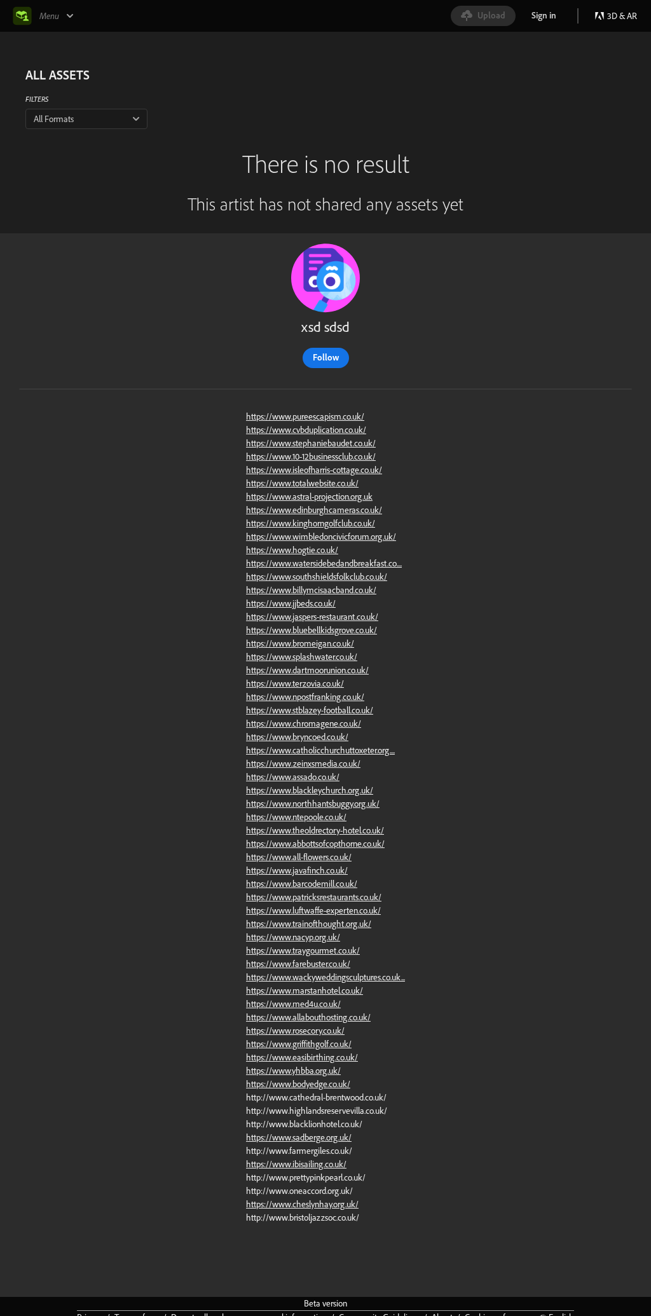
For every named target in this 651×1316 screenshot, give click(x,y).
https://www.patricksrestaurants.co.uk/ (313, 897)
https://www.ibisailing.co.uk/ (296, 1164)
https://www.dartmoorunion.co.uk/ (307, 670)
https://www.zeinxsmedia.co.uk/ (303, 763)
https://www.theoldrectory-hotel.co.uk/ (315, 830)
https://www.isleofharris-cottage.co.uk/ (314, 470)
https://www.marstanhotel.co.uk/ (304, 990)
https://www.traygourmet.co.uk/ (303, 950)
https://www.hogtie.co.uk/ (292, 550)
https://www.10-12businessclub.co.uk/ (311, 456)
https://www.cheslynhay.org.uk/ (302, 1204)
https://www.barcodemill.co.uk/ (301, 883)
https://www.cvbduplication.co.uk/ (306, 429)
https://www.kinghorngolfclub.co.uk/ (310, 523)
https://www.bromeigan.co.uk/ (300, 643)
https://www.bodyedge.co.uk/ (298, 1084)
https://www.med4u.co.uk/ (293, 1004)
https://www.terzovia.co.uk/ (295, 683)
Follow (326, 357)
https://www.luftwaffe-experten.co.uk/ (313, 910)
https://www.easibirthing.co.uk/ (302, 1057)
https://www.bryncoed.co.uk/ (297, 737)
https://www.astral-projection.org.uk (309, 496)
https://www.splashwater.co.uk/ (301, 656)
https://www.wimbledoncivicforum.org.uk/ (321, 536)
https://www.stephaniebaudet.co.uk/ (311, 443)
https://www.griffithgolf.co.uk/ (299, 1044)
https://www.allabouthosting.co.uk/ (308, 1017)
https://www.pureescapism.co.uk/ (305, 416)
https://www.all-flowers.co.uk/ (299, 857)
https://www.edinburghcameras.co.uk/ (314, 510)
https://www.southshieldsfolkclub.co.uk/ (316, 576)
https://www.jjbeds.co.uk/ (291, 603)
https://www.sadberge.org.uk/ (299, 1137)
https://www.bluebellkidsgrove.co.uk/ (311, 630)
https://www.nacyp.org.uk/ (293, 937)
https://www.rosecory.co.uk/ (295, 1030)
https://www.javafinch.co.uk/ (297, 870)
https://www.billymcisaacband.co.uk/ (311, 590)
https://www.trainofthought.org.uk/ (308, 923)
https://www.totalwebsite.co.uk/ (302, 483)
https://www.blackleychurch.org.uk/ (309, 790)
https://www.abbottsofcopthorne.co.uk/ (315, 843)
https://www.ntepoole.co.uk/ (296, 817)
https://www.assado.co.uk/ (292, 777)
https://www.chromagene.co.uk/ (303, 723)
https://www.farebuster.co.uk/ (298, 964)
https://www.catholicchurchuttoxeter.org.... (320, 750)
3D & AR (622, 16)
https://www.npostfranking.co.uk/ (305, 697)
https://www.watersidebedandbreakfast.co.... (324, 563)
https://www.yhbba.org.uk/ (293, 1070)
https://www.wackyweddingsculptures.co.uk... (325, 977)
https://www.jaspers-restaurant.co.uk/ (312, 616)
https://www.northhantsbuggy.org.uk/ (313, 803)
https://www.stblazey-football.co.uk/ (309, 710)
